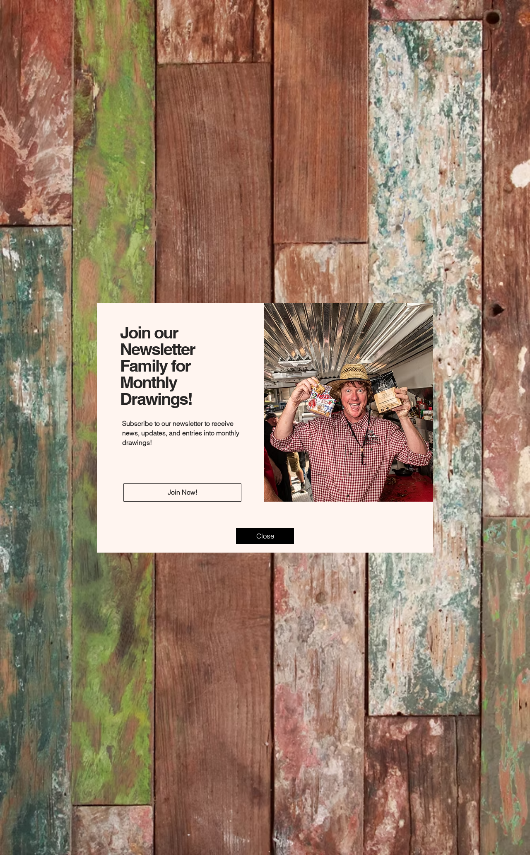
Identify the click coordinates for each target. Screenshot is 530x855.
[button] (265, 536)
